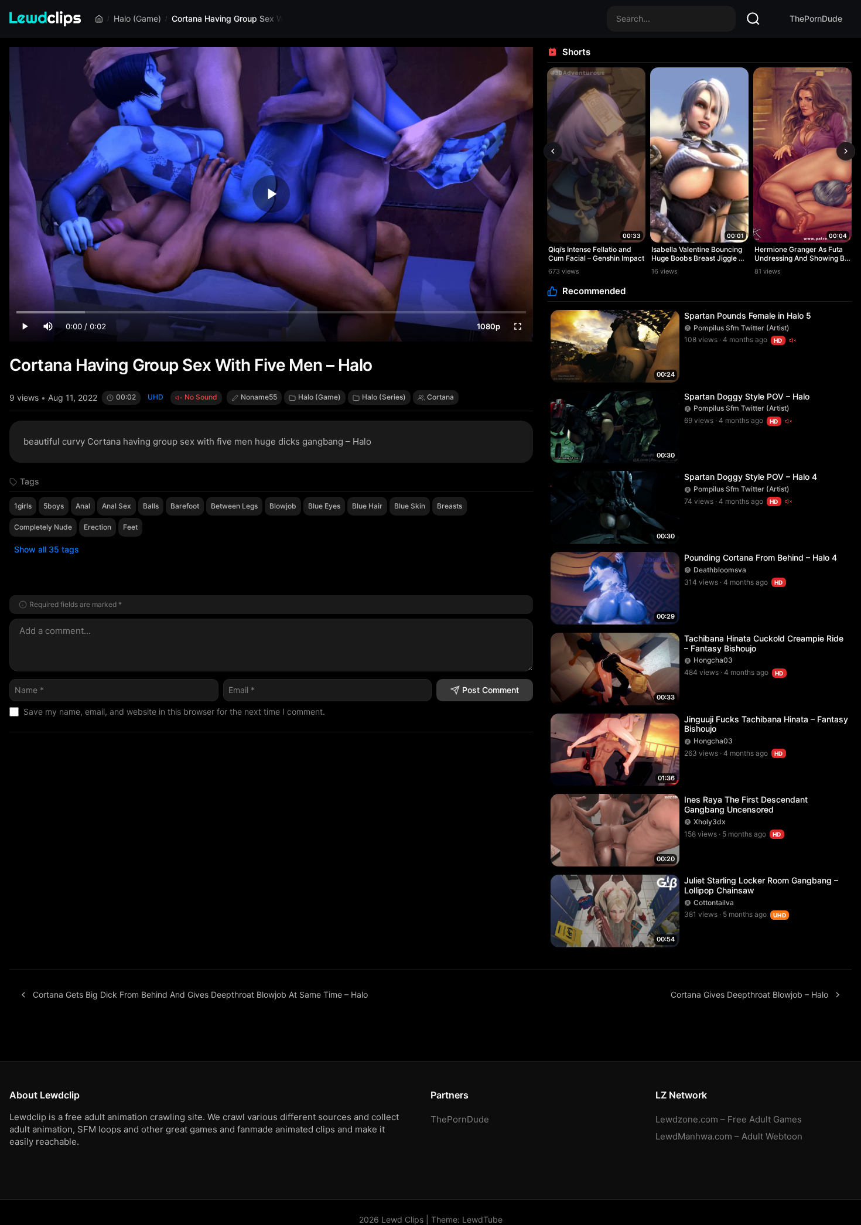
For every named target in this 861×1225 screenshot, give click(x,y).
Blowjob (282, 505)
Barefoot (184, 505)
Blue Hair (367, 505)
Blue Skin (409, 505)
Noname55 (259, 397)
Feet (130, 527)
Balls (151, 505)
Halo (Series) (384, 397)
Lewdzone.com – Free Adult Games (728, 1119)
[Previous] (553, 151)
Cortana (440, 397)
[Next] (845, 151)
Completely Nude (43, 527)
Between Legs (234, 505)
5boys (53, 505)
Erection (97, 527)
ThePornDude (816, 18)
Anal (83, 505)
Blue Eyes (324, 505)
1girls (23, 505)
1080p (488, 326)
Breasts (449, 505)
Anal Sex (116, 505)
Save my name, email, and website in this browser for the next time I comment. (174, 711)
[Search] (753, 19)
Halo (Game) (137, 18)
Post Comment (490, 690)
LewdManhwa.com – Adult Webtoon (728, 1136)
